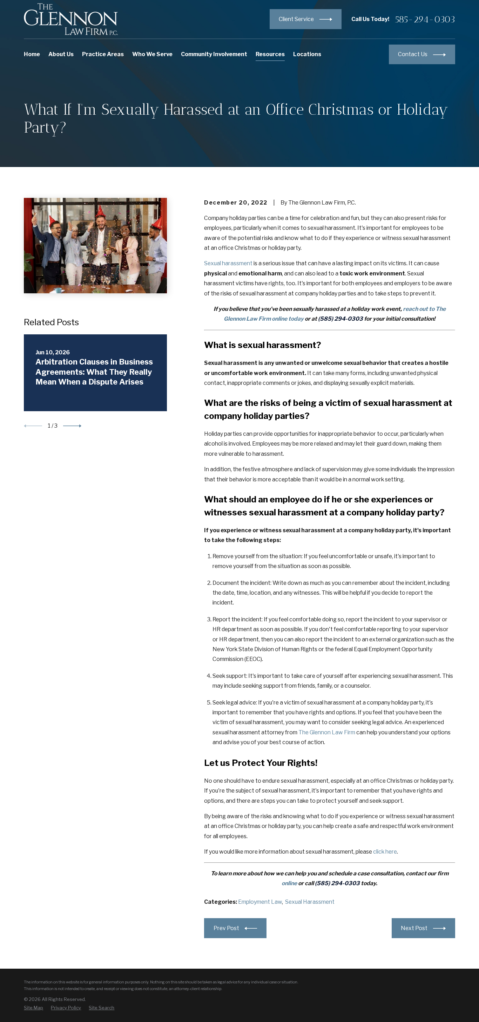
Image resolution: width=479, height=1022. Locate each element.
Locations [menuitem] (307, 54)
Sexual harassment (228, 263)
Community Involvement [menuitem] (214, 54)
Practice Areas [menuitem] (103, 54)
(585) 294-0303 (340, 318)
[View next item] (72, 426)
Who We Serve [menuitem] (152, 54)
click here (385, 851)
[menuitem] (33, 1008)
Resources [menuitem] (270, 54)
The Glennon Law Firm (326, 732)
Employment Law (260, 902)
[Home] (71, 19)
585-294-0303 (425, 19)
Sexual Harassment (310, 902)
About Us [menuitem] (61, 54)
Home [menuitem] (32, 54)
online (289, 883)
